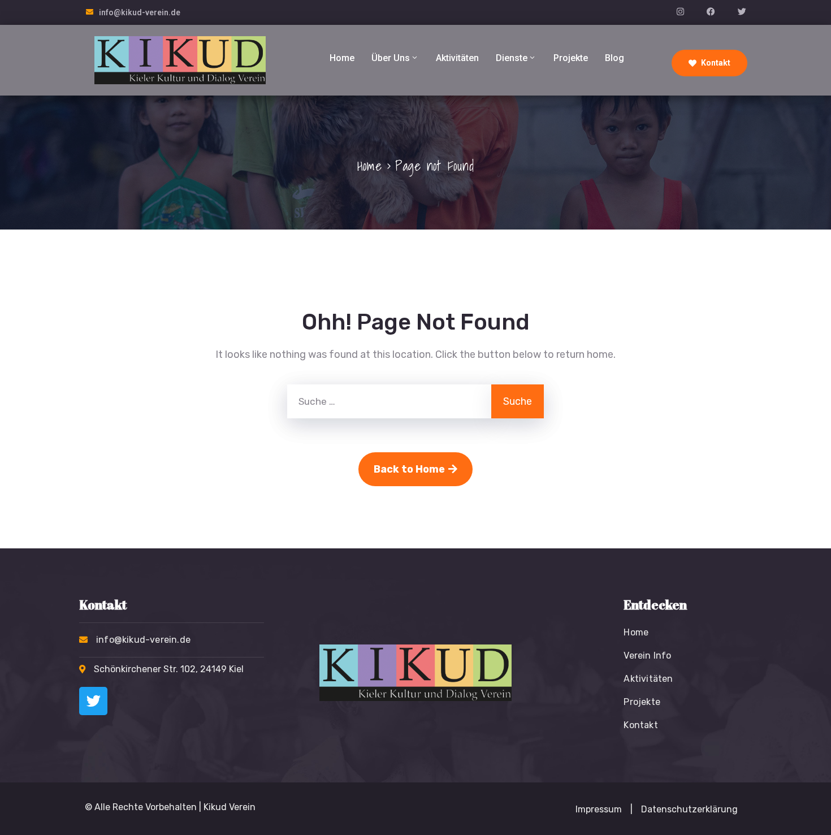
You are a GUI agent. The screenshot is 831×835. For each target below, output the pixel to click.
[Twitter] (93, 701)
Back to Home (409, 469)
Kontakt (714, 62)
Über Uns (390, 58)
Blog (614, 58)
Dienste (511, 58)
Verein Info (647, 655)
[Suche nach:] (389, 401)
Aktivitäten (457, 58)
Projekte (570, 58)
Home (342, 58)
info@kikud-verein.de (139, 12)
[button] (631, 809)
